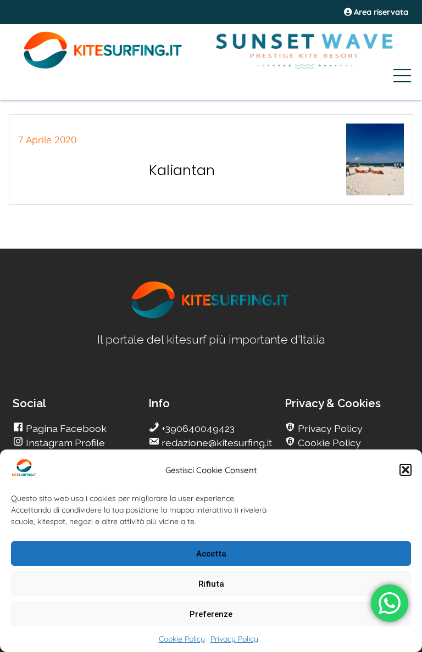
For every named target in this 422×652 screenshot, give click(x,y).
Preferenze (211, 614)
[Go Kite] (103, 67)
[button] (405, 469)
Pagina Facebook (65, 428)
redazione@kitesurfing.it (215, 442)
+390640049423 (197, 428)
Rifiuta (211, 584)
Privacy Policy (234, 639)
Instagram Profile (64, 442)
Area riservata (380, 12)
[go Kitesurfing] (211, 316)
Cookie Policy (182, 639)
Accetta (211, 554)
